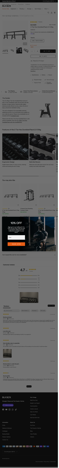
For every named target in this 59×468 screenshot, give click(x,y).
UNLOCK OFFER (16, 244)
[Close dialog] (54, 218)
